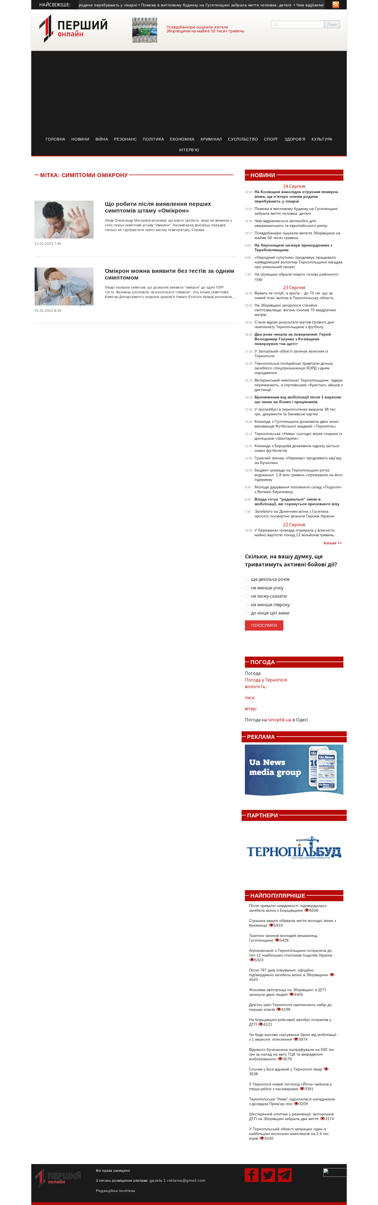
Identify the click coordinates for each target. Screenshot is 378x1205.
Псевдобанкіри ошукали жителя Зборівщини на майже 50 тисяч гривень (205, 28)
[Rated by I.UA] (335, 1172)
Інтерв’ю (189, 150)
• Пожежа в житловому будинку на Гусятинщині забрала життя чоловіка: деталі (198, 5)
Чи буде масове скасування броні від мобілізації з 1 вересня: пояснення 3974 (292, 1036)
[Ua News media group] (294, 773)
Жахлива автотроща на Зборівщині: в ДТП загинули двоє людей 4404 (287, 992)
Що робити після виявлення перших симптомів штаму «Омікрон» (158, 207)
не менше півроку (270, 605)
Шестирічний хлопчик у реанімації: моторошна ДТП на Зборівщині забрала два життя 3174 (291, 1116)
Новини (80, 139)
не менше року (267, 588)
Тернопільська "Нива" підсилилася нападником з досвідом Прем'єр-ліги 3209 (292, 1101)
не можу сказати (269, 596)
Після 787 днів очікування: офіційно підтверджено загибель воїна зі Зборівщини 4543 (289, 975)
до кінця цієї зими (270, 613)
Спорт (271, 139)
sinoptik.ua (279, 720)
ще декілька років (270, 579)
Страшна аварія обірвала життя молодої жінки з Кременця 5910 (292, 922)
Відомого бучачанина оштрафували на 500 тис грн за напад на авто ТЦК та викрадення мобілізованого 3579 (291, 1054)
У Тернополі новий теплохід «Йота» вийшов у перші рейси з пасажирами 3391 (290, 1086)
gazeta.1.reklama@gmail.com (178, 1180)
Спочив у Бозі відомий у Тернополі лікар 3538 (286, 1071)
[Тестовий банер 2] (294, 852)
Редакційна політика (115, 1190)
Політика (153, 139)
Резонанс (125, 139)
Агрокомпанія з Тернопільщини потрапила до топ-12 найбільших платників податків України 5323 (290, 955)
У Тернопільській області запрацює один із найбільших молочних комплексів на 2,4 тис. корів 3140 (289, 1134)
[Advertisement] (189, 92)
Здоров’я (294, 139)
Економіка (182, 139)
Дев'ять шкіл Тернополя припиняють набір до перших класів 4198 (290, 1007)
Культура (322, 139)
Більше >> (333, 543)
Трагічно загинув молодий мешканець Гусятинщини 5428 (283, 937)
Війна (101, 139)
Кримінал (211, 139)
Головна (55, 139)
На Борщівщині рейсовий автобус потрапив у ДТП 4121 (290, 1022)
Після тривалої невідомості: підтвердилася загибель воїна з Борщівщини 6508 (288, 908)
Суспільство (243, 139)
